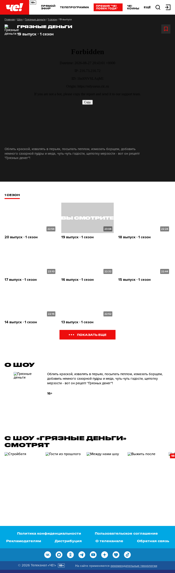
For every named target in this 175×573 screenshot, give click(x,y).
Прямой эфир (48, 7)
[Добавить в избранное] (165, 29)
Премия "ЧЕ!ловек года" (107, 7)
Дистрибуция (68, 541)
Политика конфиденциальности (49, 533)
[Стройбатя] (23, 478)
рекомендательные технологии (134, 566)
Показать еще (91, 334)
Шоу (20, 19)
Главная (10, 19)
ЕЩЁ (147, 7)
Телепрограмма (74, 7)
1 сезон (52, 19)
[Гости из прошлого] (64, 478)
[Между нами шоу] (105, 478)
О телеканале (109, 541)
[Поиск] (157, 6)
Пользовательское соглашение (126, 533)
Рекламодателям (23, 541)
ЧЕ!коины (133, 7)
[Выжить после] (146, 478)
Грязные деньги (35, 19)
